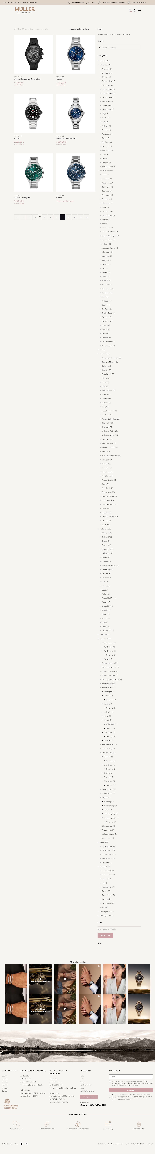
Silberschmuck (107, 826)
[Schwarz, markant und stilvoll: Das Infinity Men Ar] (16, 979)
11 (56, 217)
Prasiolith (105, 130)
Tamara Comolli (108, 504)
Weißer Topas (107, 341)
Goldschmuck (107, 683)
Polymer (105, 602)
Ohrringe (107, 777)
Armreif (107, 659)
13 (68, 217)
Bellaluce (105, 366)
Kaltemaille (106, 569)
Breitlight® (106, 537)
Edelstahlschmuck (108, 671)
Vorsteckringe (107, 838)
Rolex (82, 1076)
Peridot (104, 118)
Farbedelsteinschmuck (110, 679)
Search (100, 47)
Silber (104, 614)
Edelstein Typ (105, 170)
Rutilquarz (105, 301)
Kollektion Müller (108, 435)
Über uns (5, 1076)
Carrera (59, 79)
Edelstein (103, 65)
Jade (104, 223)
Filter (103, 936)
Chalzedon (106, 199)
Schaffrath (106, 488)
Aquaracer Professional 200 (66, 138)
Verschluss (107, 740)
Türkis (104, 158)
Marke (102, 354)
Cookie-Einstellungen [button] (115, 1144)
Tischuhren (106, 862)
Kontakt (4, 1079)
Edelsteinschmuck (108, 675)
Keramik (105, 573)
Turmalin (105, 162)
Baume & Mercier (108, 362)
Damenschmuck (107, 663)
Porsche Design (107, 480)
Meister (105, 451)
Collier (106, 695)
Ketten (106, 720)
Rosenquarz (106, 134)
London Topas (107, 97)
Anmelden (131, 1090)
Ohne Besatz (106, 109)
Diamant (105, 77)
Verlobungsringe (110, 818)
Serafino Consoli (108, 496)
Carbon (105, 545)
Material (103, 529)
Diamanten (106, 85)
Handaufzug (106, 887)
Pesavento (106, 468)
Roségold (105, 606)
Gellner (105, 402)
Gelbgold (105, 553)
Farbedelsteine (107, 93)
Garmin (105, 398)
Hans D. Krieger (108, 411)
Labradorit (106, 227)
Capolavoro (106, 374)
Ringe (104, 797)
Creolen (107, 704)
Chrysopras (106, 73)
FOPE (104, 394)
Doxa (104, 382)
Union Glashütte (108, 516)
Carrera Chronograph (22, 197)
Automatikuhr (107, 875)
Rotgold (105, 610)
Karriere (5, 1082)
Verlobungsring (109, 814)
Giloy (104, 407)
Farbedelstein (107, 89)
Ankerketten (110, 724)
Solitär (106, 810)
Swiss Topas (106, 150)
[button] (28, 54)
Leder (104, 582)
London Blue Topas (109, 236)
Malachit (105, 244)
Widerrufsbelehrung (137, 1144)
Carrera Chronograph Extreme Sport (27, 79)
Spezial (104, 618)
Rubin (104, 297)
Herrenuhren (106, 858)
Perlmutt (105, 126)
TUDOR (105, 512)
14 (74, 217)
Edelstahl (105, 549)
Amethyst (105, 69)
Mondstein (106, 105)
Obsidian (105, 264)
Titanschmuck (107, 830)
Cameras (103, 61)
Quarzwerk (106, 899)
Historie (4, 1085)
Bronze (104, 541)
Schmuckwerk (107, 492)
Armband (107, 647)
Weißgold (106, 630)
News (82, 1088)
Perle (104, 122)
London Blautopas (109, 231)
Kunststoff (105, 577)
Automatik (106, 871)
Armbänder (108, 651)
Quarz (104, 891)
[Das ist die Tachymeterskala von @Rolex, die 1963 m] (40, 979)
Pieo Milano (106, 472)
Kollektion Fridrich (109, 431)
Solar (104, 907)
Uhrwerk (103, 867)
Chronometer (107, 850)
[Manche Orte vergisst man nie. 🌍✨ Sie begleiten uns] (114, 979)
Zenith (104, 525)
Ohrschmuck (106, 752)
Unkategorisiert (105, 915)
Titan (104, 626)
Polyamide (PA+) (108, 598)
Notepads (103, 634)
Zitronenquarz (107, 166)
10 (50, 217)
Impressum (149, 1144)
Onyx (104, 113)
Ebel (103, 386)
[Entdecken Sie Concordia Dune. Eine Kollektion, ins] (65, 979)
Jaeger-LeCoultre (109, 419)
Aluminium (106, 533)
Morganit (105, 260)
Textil (104, 622)
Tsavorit (105, 329)
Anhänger (108, 691)
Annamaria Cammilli (110, 358)
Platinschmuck (107, 793)
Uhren (102, 842)
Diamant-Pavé (107, 81)
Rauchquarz (106, 289)
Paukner (105, 464)
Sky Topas (105, 142)
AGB (127, 1144)
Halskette (107, 712)
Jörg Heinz (106, 423)
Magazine (5, 1088)
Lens (101, 350)
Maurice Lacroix (108, 447)
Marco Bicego (107, 443)
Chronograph (107, 846)
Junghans (105, 427)
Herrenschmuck (107, 744)
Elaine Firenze (107, 390)
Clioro (104, 378)
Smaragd (105, 146)
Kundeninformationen (87, 1091)
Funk (103, 883)
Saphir (104, 138)
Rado (104, 484)
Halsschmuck (106, 687)
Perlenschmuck (107, 789)
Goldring (109, 655)
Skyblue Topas (107, 313)
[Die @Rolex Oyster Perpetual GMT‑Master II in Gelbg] (139, 979)
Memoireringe (107, 748)
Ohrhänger (108, 732)
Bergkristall (106, 187)
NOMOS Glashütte (109, 455)
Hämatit (105, 219)
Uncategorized (105, 911)
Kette (106, 716)
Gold (104, 557)
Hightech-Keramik (109, 565)
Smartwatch (106, 903)
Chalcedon (106, 195)
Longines (105, 439)
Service (4, 1091)
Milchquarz (106, 101)
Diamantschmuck (108, 667)
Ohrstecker (108, 781)
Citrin (104, 207)
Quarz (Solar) (107, 895)
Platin (104, 594)
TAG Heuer (106, 500)
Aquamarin (106, 183)
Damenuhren (106, 854)
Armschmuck (106, 643)
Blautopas (106, 191)
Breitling (105, 370)
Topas (104, 154)
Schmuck (103, 639)
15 (80, 217)
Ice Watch (106, 415)
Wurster (105, 521)
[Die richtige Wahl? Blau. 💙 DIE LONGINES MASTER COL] (90, 979)
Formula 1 (17, 138)
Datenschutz (102, 1144)
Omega (105, 459)
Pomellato (106, 476)
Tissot (104, 508)
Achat (104, 175)
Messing (105, 586)
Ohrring (107, 773)
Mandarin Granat (109, 248)
